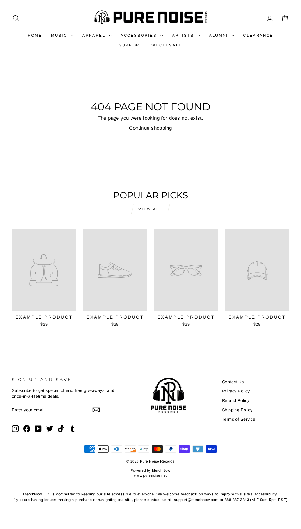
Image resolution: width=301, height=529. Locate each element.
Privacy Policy (236, 391)
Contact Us (233, 382)
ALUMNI (219, 35)
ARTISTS (184, 35)
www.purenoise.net (150, 475)
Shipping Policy (237, 409)
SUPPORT (131, 45)
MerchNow (161, 470)
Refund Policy (236, 400)
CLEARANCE (258, 35)
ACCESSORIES (140, 35)
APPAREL (94, 35)
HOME (35, 35)
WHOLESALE (166, 45)
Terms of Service (238, 419)
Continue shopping (150, 128)
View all (150, 209)
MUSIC (60, 35)
